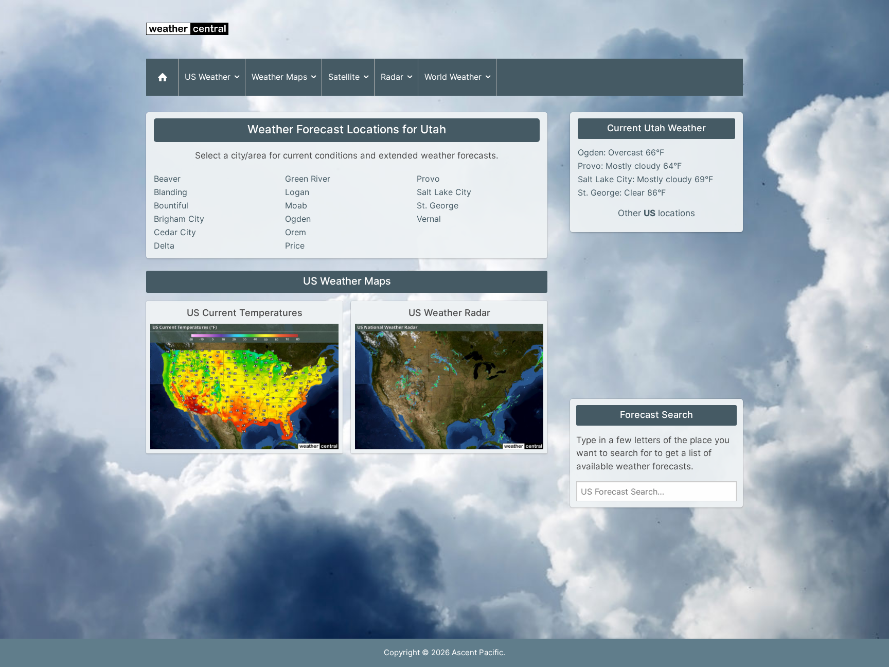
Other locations (656, 213)
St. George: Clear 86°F (622, 192)
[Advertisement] (555, 29)
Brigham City (179, 219)
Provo (428, 178)
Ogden (298, 219)
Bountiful (171, 205)
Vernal (429, 219)
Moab (296, 205)
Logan (297, 192)
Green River (307, 178)
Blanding (170, 192)
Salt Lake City (444, 192)
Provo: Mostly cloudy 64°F (630, 166)
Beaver (167, 178)
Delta (164, 245)
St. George (437, 205)
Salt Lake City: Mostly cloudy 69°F (645, 179)
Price (295, 245)
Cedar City (175, 232)
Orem (295, 232)
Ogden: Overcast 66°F (621, 152)
